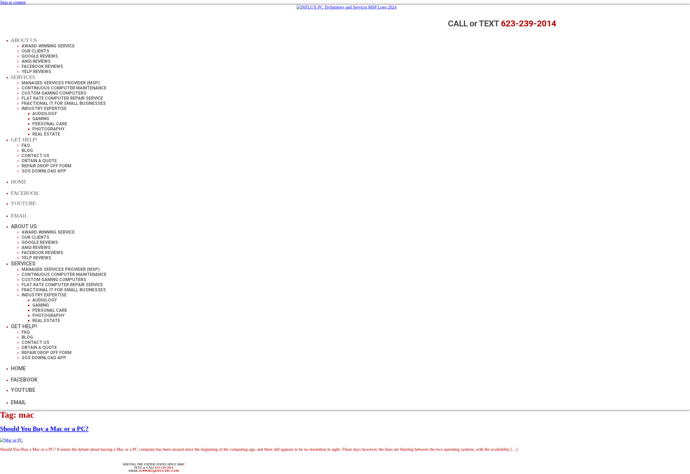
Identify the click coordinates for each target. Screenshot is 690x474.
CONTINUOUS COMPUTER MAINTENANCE (64, 88)
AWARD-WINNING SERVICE (48, 46)
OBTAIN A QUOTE (39, 160)
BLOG (27, 150)
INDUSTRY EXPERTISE (44, 108)
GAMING (40, 118)
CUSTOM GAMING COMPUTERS (54, 93)
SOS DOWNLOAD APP (44, 171)
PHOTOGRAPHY (48, 129)
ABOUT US (24, 40)
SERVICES (23, 77)
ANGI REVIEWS (36, 61)
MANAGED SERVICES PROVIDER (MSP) (61, 82)
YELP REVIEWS (36, 71)
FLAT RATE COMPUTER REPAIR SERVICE (62, 98)
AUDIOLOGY (44, 113)
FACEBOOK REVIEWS (42, 66)
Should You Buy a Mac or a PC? (44, 428)
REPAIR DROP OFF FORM (46, 165)
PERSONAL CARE (49, 123)
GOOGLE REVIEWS (40, 56)
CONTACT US (35, 155)
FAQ (26, 145)
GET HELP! (24, 140)
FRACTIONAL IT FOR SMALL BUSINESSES (64, 103)
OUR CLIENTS (35, 51)
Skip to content (13, 2)
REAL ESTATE (46, 134)
